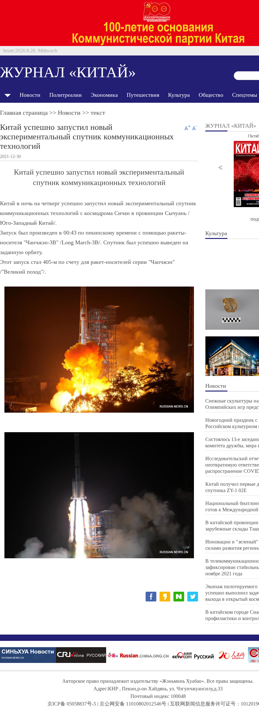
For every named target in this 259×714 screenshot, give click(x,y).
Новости (30, 95)
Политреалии (65, 95)
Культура (179, 95)
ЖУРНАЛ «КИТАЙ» (68, 72)
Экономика (104, 95)
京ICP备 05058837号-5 (71, 703)
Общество (211, 95)
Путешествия (143, 95)
